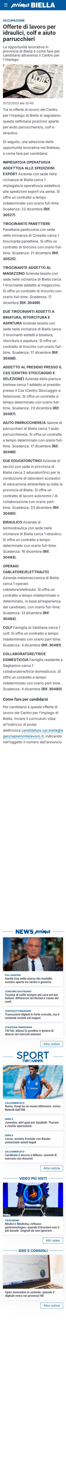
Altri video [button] (53, 1240)
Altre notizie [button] (51, 1044)
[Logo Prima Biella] (33, 5)
